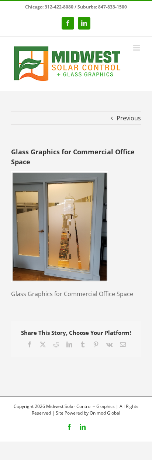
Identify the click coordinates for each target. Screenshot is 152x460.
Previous (129, 118)
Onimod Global (105, 413)
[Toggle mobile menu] (137, 48)
